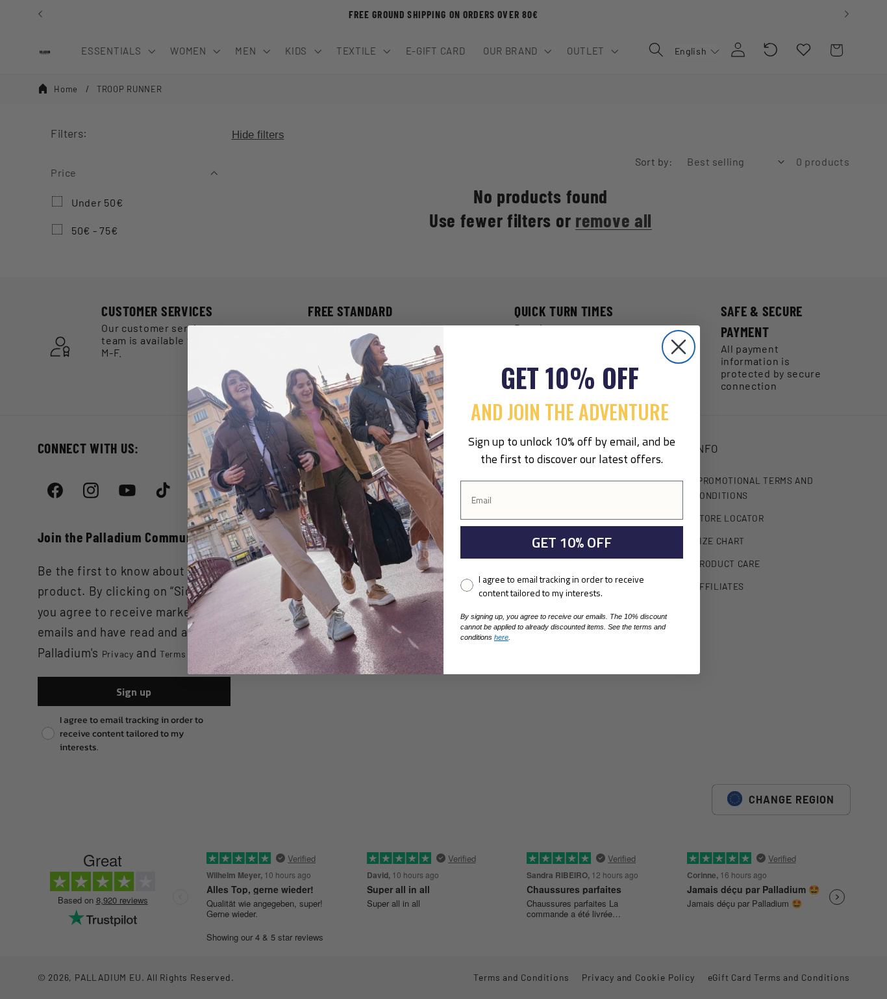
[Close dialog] (678, 347)
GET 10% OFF (572, 542)
